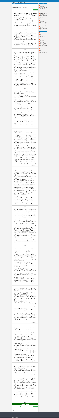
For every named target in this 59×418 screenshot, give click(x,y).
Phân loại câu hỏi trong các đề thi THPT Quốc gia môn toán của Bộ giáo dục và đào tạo (44, 26)
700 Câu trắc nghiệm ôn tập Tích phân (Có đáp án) (44, 50)
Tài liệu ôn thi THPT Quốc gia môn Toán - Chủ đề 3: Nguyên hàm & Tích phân (44, 28)
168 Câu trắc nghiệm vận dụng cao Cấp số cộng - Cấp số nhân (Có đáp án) (44, 39)
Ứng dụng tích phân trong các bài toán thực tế (44, 41)
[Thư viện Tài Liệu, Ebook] (15, 0)
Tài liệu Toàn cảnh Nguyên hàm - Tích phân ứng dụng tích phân (44, 47)
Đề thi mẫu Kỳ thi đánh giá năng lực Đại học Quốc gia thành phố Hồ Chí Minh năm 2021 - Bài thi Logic (44, 10)
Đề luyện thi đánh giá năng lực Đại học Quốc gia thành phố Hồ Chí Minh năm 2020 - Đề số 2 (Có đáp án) (44, 5)
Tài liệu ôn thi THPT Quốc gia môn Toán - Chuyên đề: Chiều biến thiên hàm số (44, 15)
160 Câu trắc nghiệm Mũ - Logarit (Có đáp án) (44, 34)
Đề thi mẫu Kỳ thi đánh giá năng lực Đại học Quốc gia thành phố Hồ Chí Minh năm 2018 (44, 20)
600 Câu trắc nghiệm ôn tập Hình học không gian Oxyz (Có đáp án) (44, 43)
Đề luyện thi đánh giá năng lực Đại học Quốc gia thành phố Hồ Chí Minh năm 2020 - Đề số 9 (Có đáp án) (44, 8)
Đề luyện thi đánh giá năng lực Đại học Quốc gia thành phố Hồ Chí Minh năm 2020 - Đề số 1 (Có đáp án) (44, 13)
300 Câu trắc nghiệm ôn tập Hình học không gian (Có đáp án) (44, 45)
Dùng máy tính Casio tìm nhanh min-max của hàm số (44, 17)
